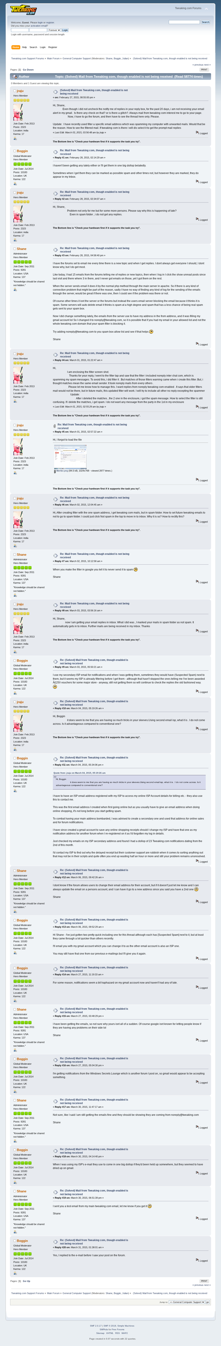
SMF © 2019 (110, 1326)
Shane (109, 58)
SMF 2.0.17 (96, 1326)
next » (207, 64)
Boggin (117, 58)
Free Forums (118, 1329)
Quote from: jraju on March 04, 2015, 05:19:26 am (80, 773)
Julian (125, 58)
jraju (20, 91)
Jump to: (163, 1302)
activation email (39, 25)
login (40, 22)
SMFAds (104, 1329)
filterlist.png (62, 470)
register (50, 22)
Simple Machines (125, 1326)
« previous (198, 64)
